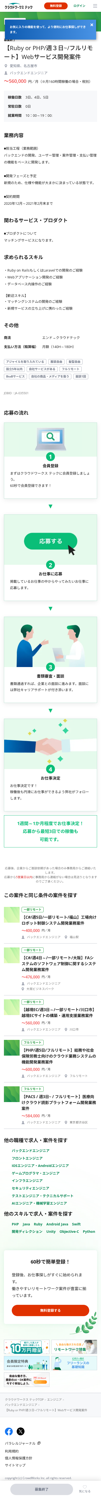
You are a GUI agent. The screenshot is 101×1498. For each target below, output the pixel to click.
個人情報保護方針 (18, 1458)
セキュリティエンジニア (30, 1188)
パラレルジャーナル (20, 1443)
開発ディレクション (27, 1231)
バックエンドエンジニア (31, 1150)
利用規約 (12, 1451)
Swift (76, 1224)
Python (89, 1231)
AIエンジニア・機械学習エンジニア (39, 1203)
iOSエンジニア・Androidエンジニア (40, 1165)
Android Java (57, 1224)
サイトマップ (15, 1465)
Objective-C (69, 1231)
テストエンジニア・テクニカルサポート (43, 1195)
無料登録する (50, 1310)
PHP (15, 1224)
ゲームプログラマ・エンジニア (36, 1173)
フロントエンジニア (27, 1158)
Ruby (38, 1224)
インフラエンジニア (27, 1180)
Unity (51, 1231)
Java (26, 1224)
